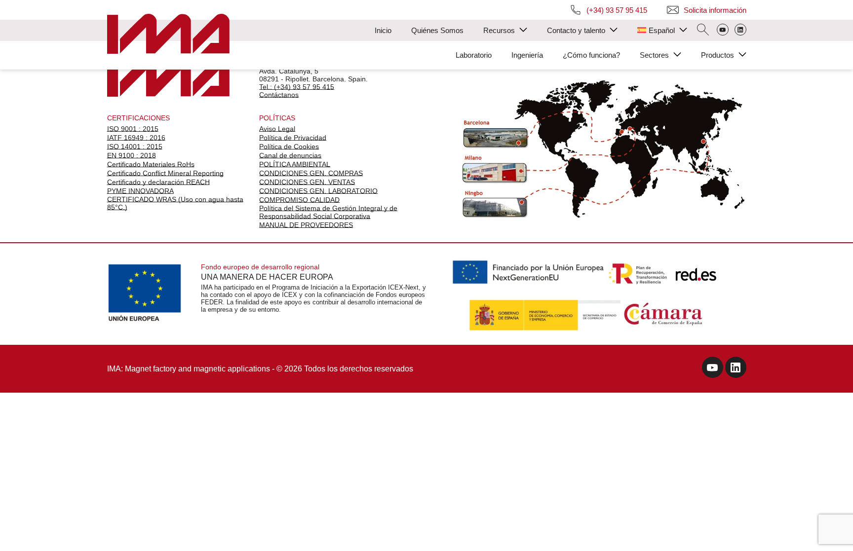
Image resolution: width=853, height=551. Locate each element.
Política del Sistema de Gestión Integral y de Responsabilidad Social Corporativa (328, 212)
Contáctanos (279, 95)
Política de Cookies (289, 146)
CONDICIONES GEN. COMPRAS (311, 173)
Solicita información (715, 10)
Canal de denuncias (290, 155)
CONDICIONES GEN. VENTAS (307, 182)
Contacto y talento (576, 30)
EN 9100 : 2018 (131, 155)
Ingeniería (527, 55)
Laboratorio (474, 55)
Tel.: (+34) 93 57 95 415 (296, 87)
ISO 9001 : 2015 (132, 129)
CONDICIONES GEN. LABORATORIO (318, 191)
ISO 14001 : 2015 (134, 146)
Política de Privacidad (292, 138)
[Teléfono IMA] (723, 30)
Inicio (383, 30)
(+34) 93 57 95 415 (616, 10)
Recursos (499, 30)
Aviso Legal (277, 129)
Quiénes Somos (437, 30)
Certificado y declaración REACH (158, 182)
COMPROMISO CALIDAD (299, 200)
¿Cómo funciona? (591, 55)
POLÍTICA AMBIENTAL (294, 164)
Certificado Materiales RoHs (150, 164)
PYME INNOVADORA (140, 191)
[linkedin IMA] (735, 369)
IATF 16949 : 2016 (136, 138)
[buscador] (703, 30)
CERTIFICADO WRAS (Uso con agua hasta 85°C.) (175, 203)
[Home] (168, 35)
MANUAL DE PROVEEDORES (306, 225)
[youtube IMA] (712, 369)
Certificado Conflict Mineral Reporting (165, 173)
